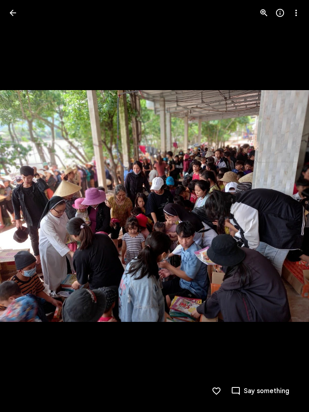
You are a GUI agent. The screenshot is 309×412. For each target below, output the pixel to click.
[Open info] (280, 13)
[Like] (216, 391)
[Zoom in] (264, 13)
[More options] (296, 13)
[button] (22, 206)
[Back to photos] (13, 13)
